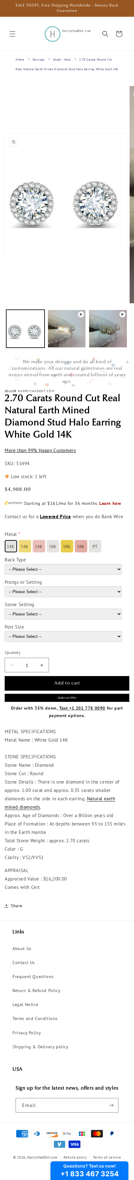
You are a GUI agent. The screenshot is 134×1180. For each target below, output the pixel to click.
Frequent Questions (33, 976)
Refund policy (75, 1157)
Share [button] (16, 905)
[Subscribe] (111, 1105)
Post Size (14, 627)
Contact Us (23, 962)
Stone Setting (19, 604)
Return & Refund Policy (36, 990)
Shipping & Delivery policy (40, 1047)
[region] (67, 371)
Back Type (15, 560)
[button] (12, 34)
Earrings (39, 59)
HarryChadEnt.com (42, 1157)
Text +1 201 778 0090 (82, 708)
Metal (11, 534)
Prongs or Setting (23, 582)
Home (20, 59)
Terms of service (107, 1157)
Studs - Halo (62, 59)
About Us (21, 948)
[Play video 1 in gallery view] (67, 329)
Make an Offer (67, 698)
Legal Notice (25, 1004)
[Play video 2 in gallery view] (108, 329)
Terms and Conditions (35, 1018)
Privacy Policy (26, 1033)
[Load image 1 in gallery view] (25, 329)
